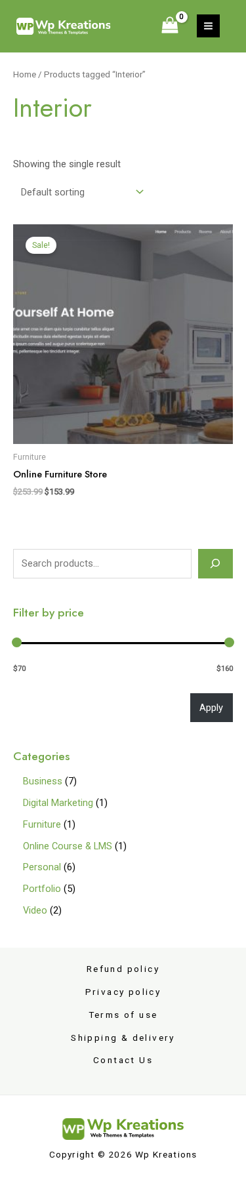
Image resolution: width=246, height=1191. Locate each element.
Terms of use (123, 1014)
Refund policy (123, 968)
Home (24, 74)
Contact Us (123, 1060)
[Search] (215, 563)
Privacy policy (123, 991)
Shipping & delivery (123, 1037)
